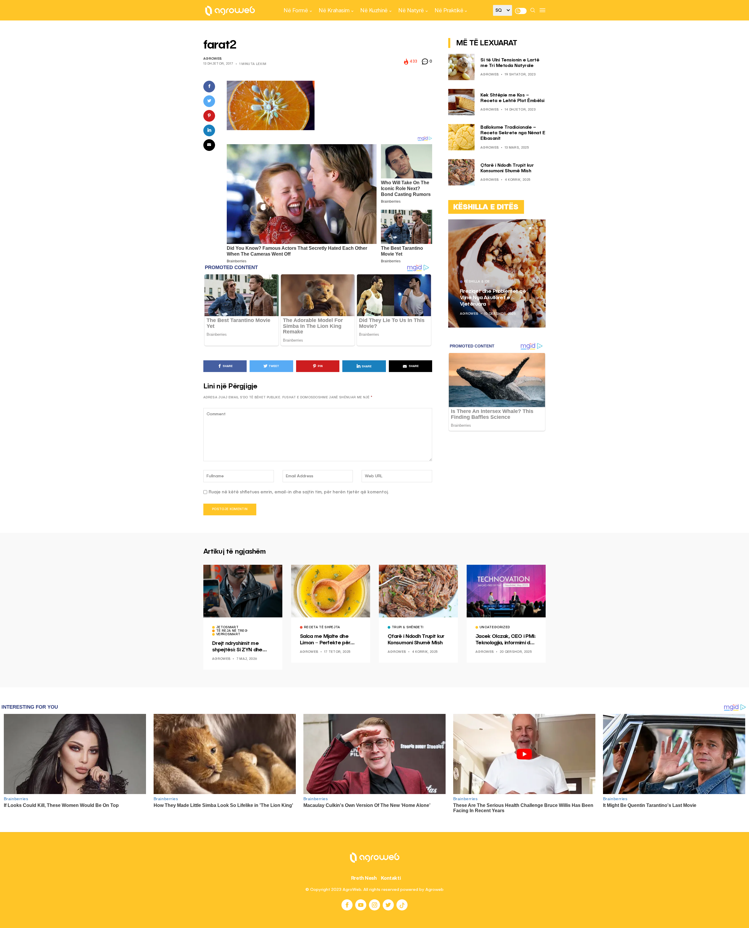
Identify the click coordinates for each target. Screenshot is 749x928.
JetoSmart (227, 627)
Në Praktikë (448, 10)
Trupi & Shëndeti (407, 627)
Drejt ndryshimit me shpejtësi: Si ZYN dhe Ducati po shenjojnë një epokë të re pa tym (239, 647)
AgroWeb (212, 59)
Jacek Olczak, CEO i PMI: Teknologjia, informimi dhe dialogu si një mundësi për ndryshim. (505, 640)
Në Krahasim (334, 10)
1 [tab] (530, 228)
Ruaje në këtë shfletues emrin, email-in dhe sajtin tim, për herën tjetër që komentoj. (299, 492)
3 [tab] (537, 228)
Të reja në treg (232, 631)
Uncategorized (495, 627)
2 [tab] (534, 228)
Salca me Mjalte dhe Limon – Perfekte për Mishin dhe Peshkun (325, 640)
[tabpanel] (497, 273)
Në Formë (296, 10)
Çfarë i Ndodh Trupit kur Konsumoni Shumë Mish (416, 639)
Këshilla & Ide (477, 281)
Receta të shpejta (322, 627)
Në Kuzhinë (373, 10)
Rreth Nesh (364, 878)
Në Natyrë (411, 10)
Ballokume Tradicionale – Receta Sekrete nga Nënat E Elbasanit (512, 133)
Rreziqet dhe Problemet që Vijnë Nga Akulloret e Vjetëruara (493, 298)
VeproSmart (228, 634)
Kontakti (391, 878)
